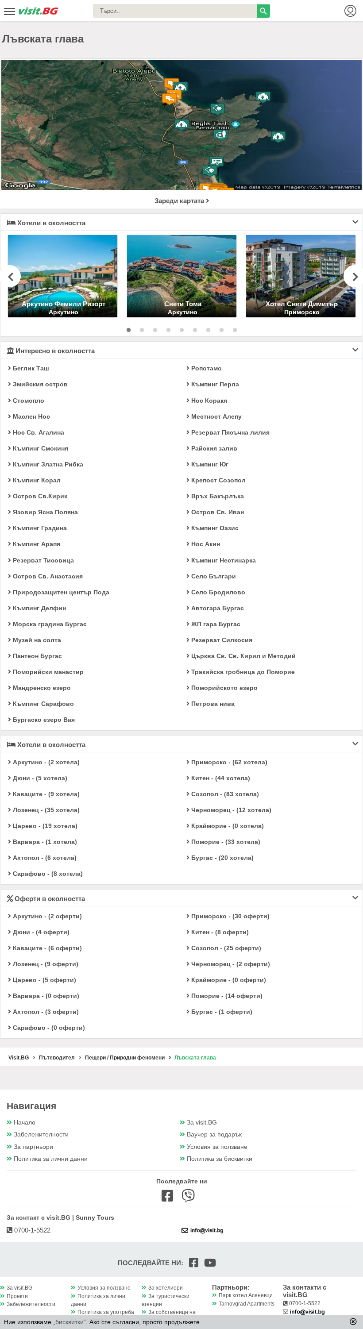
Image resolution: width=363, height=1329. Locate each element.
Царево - (44, 825)
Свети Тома (182, 304)
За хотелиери (165, 1288)
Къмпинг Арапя (35, 543)
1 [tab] (128, 330)
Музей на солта (36, 639)
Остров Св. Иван (216, 512)
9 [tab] (234, 330)
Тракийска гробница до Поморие (242, 671)
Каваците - (45, 793)
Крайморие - (226, 825)
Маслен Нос (30, 416)
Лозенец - (45, 809)
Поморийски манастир (47, 671)
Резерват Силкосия (220, 639)
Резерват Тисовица (42, 560)
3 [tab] (155, 330)
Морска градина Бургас (49, 624)
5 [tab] (181, 330)
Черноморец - (230, 809)
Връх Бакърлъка (216, 496)
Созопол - (224, 793)
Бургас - (221, 857)
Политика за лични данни (51, 1159)
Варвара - (44, 841)
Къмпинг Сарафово (42, 703)
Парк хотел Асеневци (246, 1295)
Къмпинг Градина (39, 528)
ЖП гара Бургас (214, 624)
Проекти (17, 1296)
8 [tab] (221, 330)
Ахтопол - (44, 857)
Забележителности (41, 1134)
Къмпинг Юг (208, 464)
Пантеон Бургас (36, 655)
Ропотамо (205, 368)
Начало (24, 1122)
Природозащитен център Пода (60, 592)
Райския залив (213, 448)
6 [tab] (194, 330)
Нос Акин (204, 543)
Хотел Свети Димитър (302, 304)
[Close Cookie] (353, 1321)
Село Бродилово (217, 592)
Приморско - (228, 762)
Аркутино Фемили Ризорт (63, 304)
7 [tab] (208, 330)
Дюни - (39, 778)
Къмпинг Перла (214, 384)
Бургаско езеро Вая (43, 719)
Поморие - (224, 841)
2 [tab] (141, 330)
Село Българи (212, 576)
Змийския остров (39, 384)
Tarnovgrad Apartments (246, 1304)
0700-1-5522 (31, 1230)
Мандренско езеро (41, 687)
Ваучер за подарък (214, 1134)
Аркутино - (45, 762)
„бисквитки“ (69, 1321)
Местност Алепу (215, 416)
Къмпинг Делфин (38, 608)
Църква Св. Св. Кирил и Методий (242, 655)
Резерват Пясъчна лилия (229, 432)
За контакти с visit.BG (304, 1290)
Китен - (219, 778)
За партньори (33, 1147)
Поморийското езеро (223, 687)
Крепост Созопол (217, 480)
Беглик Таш (30, 368)
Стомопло (27, 400)
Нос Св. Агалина (37, 432)
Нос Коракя (208, 400)
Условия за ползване (217, 1147)
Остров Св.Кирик (39, 496)
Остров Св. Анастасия (47, 576)
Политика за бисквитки (219, 1159)
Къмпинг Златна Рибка (47, 464)
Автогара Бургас (216, 608)
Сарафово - (47, 873)
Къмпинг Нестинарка (222, 560)
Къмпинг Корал (36, 480)
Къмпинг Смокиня (39, 448)
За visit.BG (202, 1122)
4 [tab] (168, 330)
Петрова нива (212, 703)
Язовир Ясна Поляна (44, 512)
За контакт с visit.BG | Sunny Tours (60, 1217)
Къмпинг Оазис (214, 528)
